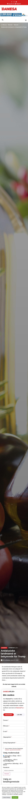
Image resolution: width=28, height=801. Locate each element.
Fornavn (6, 720)
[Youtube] (16, 2)
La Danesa (4, 24)
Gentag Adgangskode (9, 742)
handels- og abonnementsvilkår (13, 749)
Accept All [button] (15, 797)
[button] (25, 20)
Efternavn (6, 726)
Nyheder (10, 24)
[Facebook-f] (12, 2)
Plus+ (20, 707)
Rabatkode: (6, 767)
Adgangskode (7, 737)
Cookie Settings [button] (6, 797)
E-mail (5, 731)
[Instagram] (14, 2)
